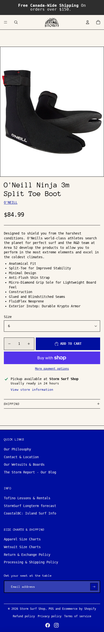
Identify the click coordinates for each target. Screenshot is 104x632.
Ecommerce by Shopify (79, 608)
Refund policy (24, 616)
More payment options (52, 368)
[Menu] (5, 22)
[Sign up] (94, 586)
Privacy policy (49, 616)
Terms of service (77, 616)
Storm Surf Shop (32, 608)
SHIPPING (11, 404)
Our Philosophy (17, 449)
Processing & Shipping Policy (31, 562)
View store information (32, 389)
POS (51, 608)
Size (8, 317)
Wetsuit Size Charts (22, 547)
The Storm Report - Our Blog (30, 472)
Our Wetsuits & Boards (24, 464)
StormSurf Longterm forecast (30, 506)
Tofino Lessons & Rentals (27, 498)
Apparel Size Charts (22, 539)
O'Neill (10, 202)
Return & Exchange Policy (27, 555)
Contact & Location (21, 457)
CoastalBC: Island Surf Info (30, 513)
